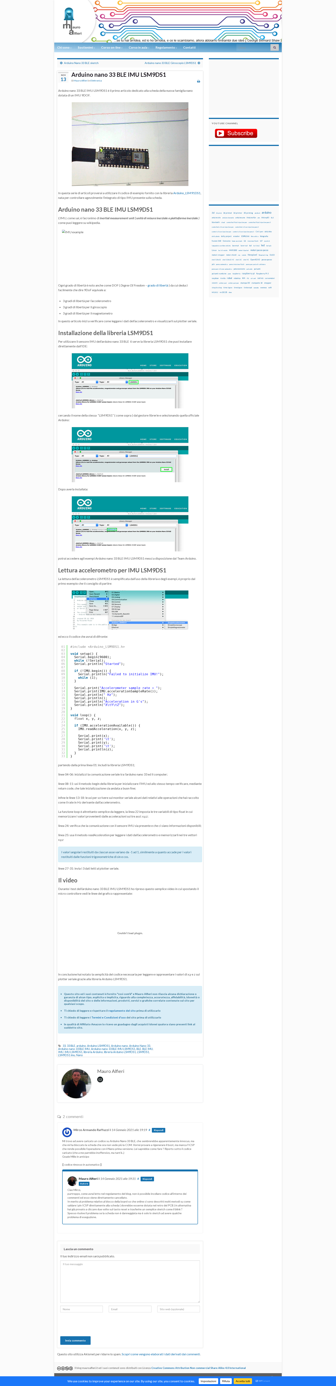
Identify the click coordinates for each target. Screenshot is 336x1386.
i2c (245, 241)
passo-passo (267, 259)
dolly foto (268, 232)
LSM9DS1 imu (66, 1055)
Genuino (226, 241)
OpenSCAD (255, 259)
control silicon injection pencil (243, 232)
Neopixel (252, 254)
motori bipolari (244, 250)
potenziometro (239, 269)
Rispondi (158, 1130)
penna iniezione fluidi (236, 264)
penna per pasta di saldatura (255, 264)
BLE (138, 1049)
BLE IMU (147, 1049)
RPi (243, 278)
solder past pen (233, 283)
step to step (217, 287)
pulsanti (257, 269)
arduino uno (240, 218)
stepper (267, 283)
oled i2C (239, 260)
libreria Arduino (93, 1052)
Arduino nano (119, 1045)
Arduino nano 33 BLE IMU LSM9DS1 (113, 1049)
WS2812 (215, 292)
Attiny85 (265, 217)
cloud (223, 222)
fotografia (264, 236)
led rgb (268, 246)
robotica (237, 278)
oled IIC (246, 260)
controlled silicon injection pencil (247, 227)
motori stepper (218, 255)
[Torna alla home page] (168, 21)
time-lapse (227, 288)
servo (260, 278)
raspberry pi (248, 273)
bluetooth (216, 222)
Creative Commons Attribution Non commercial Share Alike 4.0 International (198, 1367)
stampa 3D (245, 283)
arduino (81, 1045)
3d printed (227, 213)
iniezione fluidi (253, 241)
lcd (250, 245)
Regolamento (166, 47)
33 (64, 1045)
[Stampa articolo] (198, 81)
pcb (213, 264)
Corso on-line (111, 47)
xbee (230, 292)
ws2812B (223, 292)
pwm (229, 274)
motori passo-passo (259, 250)
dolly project (226, 236)
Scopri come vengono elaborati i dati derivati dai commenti (161, 1354)
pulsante (249, 269)
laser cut (244, 246)
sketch (214, 283)
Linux (214, 250)
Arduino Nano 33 (139, 1045)
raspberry (236, 273)
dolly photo (216, 236)
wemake (256, 288)
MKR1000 (233, 250)
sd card (253, 278)
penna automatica (222, 264)
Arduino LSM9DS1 (98, 1045)
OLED (272, 255)
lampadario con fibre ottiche (221, 246)
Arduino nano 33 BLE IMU (74, 1049)
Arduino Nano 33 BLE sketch (81, 63)
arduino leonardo (228, 218)
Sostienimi (86, 47)
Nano (79, 1055)
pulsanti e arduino (219, 273)
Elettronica (96, 80)
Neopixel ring (263, 255)
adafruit (257, 213)
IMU (60, 1052)
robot (229, 278)
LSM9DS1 (143, 1052)
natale (244, 255)
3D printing (248, 213)
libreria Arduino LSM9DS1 (120, 1052)
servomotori (270, 278)
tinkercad (248, 287)
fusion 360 (216, 241)
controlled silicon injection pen (223, 227)
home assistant (237, 241)
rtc (248, 278)
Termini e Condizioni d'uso (108, 1017)
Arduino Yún (251, 218)
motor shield (231, 255)
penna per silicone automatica (222, 269)
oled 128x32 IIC (228, 260)
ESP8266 (245, 236)
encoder (236, 236)
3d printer (237, 213)
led (263, 245)
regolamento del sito (122, 1010)
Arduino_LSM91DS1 (186, 193)
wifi (270, 287)
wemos (263, 287)
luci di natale (223, 250)
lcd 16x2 (256, 246)
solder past (223, 283)
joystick (267, 241)
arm (258, 218)
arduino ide (216, 218)
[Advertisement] (236, 86)
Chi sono (63, 47)
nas (239, 255)
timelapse (238, 288)
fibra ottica (254, 236)
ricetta (222, 278)
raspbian (215, 278)
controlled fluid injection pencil (259, 222)
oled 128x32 (216, 260)
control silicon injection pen (221, 232)
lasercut (235, 246)
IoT (261, 241)
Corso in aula (138, 47)
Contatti (189, 47)
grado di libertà (158, 285)
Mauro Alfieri (81, 80)
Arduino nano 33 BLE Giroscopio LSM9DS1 (170, 63)
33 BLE (71, 1045)
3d (213, 212)
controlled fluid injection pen (237, 222)
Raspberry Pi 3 (262, 273)
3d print (219, 213)
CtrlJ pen (259, 232)
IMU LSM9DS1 (73, 1052)
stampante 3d (256, 283)
